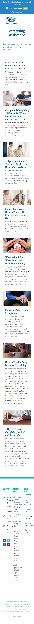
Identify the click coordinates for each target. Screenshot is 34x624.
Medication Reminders (27, 524)
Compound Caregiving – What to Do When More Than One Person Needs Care (17, 115)
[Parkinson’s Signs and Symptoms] (17, 298)
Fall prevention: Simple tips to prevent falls (17, 571)
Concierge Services (27, 517)
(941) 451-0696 (8, 519)
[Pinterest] (8, 544)
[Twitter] (8, 540)
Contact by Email (8, 529)
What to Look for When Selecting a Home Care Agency (15, 260)
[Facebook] (4, 540)
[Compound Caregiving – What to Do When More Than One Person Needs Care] (17, 98)
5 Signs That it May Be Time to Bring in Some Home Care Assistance (17, 164)
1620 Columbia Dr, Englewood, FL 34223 (8, 504)
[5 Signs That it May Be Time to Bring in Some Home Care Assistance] (17, 149)
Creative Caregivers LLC (21, 614)
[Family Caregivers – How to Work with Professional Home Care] (17, 197)
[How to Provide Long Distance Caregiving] (17, 350)
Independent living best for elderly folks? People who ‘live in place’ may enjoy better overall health (17, 538)
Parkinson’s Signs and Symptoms (17, 312)
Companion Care (27, 510)
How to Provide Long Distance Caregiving (16, 364)
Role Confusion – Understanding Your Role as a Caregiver (16, 66)
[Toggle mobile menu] (30, 19)
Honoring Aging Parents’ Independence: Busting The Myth (17, 504)
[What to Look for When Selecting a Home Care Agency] (17, 245)
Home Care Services (27, 502)
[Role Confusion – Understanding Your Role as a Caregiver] (17, 50)
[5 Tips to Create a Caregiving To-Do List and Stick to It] (17, 417)
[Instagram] (4, 544)
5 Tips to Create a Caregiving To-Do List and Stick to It (16, 432)
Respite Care (27, 531)
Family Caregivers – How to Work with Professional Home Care (15, 213)
